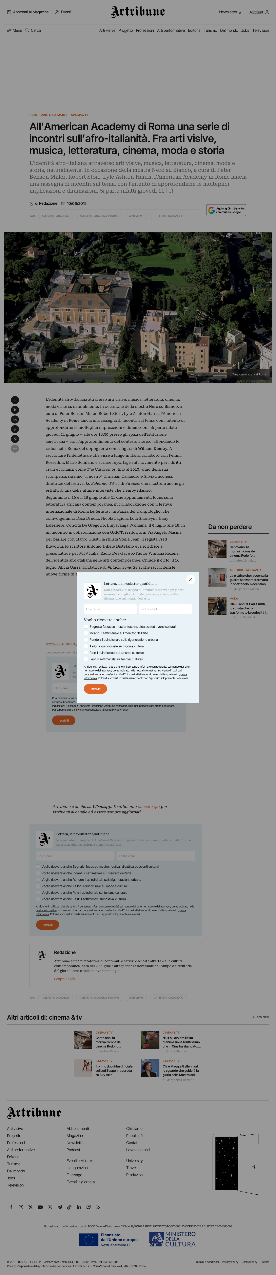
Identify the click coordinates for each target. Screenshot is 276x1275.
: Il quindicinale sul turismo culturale (117, 653)
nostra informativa (146, 670)
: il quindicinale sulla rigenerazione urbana (124, 640)
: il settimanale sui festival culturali (116, 659)
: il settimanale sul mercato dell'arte (119, 633)
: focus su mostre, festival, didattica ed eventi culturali (133, 627)
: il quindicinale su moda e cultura (117, 646)
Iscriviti (95, 689)
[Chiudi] (190, 579)
